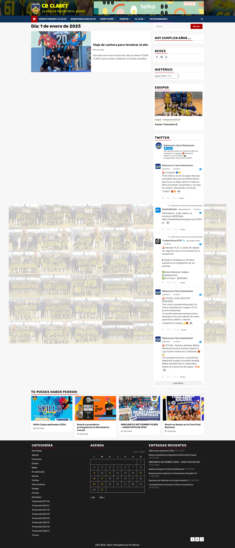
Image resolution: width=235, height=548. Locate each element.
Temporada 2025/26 (171, 120)
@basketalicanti (184, 209)
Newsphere (119, 545)
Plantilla (35, 489)
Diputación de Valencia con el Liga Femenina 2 (168, 480)
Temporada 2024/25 (41, 522)
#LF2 (176, 247)
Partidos (35, 480)
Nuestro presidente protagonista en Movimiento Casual (93, 427)
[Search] (202, 19)
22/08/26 (167, 244)
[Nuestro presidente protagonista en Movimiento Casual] (95, 408)
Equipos (124, 19)
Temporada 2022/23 (41, 514)
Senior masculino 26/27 (83, 19)
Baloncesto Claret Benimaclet (177, 165)
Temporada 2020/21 (41, 505)
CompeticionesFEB (172, 240)
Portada (35, 493)
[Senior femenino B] (178, 104)
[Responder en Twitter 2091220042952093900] (163, 330)
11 (110, 473)
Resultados (36, 497)
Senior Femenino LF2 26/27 (53, 19)
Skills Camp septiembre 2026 (49, 424)
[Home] (34, 19)
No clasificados (38, 472)
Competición (106, 19)
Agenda (35, 455)
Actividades (37, 451)
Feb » (102, 497)
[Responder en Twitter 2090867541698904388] (163, 377)
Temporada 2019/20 (41, 501)
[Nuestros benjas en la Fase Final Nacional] (183, 408)
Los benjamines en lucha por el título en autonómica (171, 485)
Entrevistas (36, 459)
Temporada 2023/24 (41, 518)
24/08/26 (176, 169)
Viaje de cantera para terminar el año (120, 45)
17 (102, 478)
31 (102, 489)
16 (94, 478)
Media (34, 468)
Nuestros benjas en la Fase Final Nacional (166, 469)
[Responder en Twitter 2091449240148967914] (163, 229)
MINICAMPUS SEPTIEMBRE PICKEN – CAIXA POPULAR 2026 (139, 426)
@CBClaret (178, 216)
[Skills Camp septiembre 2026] (51, 408)
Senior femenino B (166, 124)
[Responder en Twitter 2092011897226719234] (163, 198)
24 (102, 484)
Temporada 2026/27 (41, 531)
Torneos (35, 535)
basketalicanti (169, 209)
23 (94, 484)
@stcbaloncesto (169, 275)
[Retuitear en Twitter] (169, 205)
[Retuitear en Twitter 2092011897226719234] (169, 198)
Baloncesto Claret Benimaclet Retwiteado (186, 206)
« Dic (92, 497)
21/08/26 (176, 342)
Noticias (35, 476)
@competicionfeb (193, 241)
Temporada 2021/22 (41, 510)
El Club (139, 19)
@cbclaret (166, 169)
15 (141, 473)
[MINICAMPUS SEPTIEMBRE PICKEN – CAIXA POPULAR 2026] (139, 408)
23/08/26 (197, 209)
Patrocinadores (158, 19)
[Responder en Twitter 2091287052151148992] (163, 283)
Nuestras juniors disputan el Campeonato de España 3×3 (173, 473)
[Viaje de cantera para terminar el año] (61, 51)
